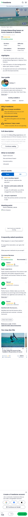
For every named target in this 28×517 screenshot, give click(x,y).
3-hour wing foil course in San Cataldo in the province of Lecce (12, 351)
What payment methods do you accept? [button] (12, 250)
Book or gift (22, 514)
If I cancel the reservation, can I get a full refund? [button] (12, 245)
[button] (10, 514)
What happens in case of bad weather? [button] (12, 241)
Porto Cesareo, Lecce (9, 35)
